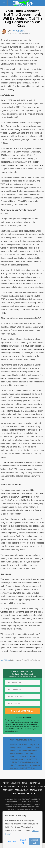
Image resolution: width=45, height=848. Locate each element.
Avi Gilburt (5, 660)
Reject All (23, 841)
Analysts (15, 783)
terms (28, 720)
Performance (21, 790)
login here (32, 676)
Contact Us (35, 783)
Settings (31, 794)
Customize (11, 841)
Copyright (7, 790)
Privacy (41, 787)
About (6, 783)
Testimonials (36, 790)
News (24, 783)
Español (22, 794)
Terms (32, 787)
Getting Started (7, 787)
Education (22, 787)
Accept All (35, 841)
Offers (13, 794)
